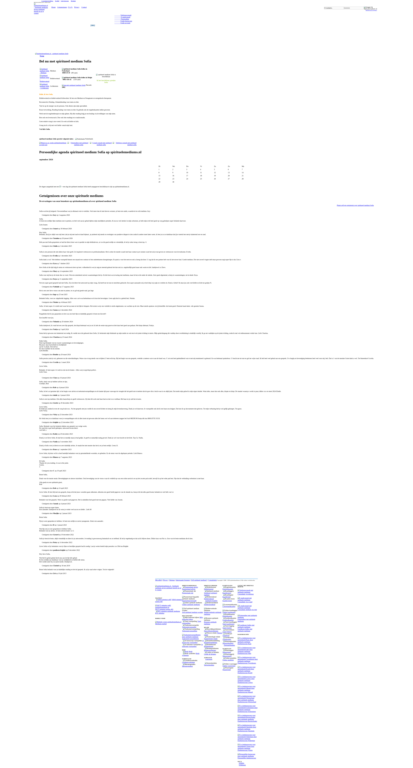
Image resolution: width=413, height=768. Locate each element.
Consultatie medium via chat (247, 610)
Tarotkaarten (227, 639)
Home (53, 7)
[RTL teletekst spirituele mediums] (168, 611)
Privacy (76, 7)
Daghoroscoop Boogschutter (247, 721)
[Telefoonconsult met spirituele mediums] (248, 592)
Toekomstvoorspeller (189, 627)
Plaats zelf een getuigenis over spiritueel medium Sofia (355, 205)
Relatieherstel (208, 646)
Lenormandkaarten (229, 606)
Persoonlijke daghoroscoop (247, 758)
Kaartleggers (227, 593)
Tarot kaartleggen (228, 624)
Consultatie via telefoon (246, 594)
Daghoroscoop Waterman (246, 741)
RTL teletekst (159, 613)
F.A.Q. (70, 7)
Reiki (190, 651)
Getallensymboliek (188, 662)
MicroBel (158, 580)
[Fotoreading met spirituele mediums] (248, 617)
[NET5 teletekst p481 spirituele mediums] (168, 607)
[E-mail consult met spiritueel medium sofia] (101, 145)
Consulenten (212, 580)
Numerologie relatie (210, 639)
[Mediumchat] (248, 608)
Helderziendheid (209, 605)
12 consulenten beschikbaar (47, 1)
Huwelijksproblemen (211, 631)
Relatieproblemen (210, 650)
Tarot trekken (227, 632)
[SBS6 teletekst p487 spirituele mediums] (164, 600)
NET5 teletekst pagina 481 (164, 609)
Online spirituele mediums (191, 605)
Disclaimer (73, 1)
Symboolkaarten (228, 620)
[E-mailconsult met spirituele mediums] (248, 600)
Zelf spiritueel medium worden (192, 612)
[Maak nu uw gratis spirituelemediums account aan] (53, 145)
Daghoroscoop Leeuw (245, 682)
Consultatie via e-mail (245, 602)
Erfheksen (242, 765)
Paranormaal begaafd (189, 601)
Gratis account (122, 23)
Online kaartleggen (229, 612)
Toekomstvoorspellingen (190, 639)
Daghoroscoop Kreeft (245, 673)
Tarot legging (227, 628)
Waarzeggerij (227, 656)
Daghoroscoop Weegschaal (247, 702)
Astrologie (208, 659)
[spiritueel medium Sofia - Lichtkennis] (44, 88)
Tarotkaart (226, 636)
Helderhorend (208, 589)
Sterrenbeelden (209, 665)
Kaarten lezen (227, 601)
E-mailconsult (122, 17)
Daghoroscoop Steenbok (246, 731)
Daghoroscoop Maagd (245, 692)
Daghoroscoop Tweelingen (247, 663)
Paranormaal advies (188, 589)
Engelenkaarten (228, 589)
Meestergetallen (187, 666)
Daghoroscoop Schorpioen (247, 711)
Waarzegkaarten (228, 643)
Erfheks (241, 763)
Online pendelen (228, 660)
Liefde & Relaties (210, 654)
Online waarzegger (229, 666)
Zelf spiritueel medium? (199, 580)
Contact (84, 7)
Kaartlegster (227, 597)
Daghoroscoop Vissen (245, 750)
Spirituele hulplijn (211, 601)
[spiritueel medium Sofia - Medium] (44, 73)
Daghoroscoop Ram (244, 644)
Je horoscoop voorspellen (193, 641)
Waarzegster (227, 670)
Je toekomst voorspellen (192, 645)
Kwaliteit (57, 1)
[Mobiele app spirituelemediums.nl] (168, 622)
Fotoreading (121, 19)
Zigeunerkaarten (229, 645)
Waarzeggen (227, 652)
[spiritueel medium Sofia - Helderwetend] (44, 81)
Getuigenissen (62, 7)
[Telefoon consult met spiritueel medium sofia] (124, 145)
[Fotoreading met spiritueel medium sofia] (78, 145)
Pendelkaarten (227, 616)
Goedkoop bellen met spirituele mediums (245, 630)
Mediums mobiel (161, 624)
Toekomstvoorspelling (189, 631)
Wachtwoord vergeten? (371, 10)
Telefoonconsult (122, 15)
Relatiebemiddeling (210, 642)
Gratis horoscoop (65, 1)
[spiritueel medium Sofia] (51, 54)
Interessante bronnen (183, 580)
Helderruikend (209, 599)
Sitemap (172, 580)
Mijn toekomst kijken (192, 618)
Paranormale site (187, 593)
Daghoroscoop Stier (244, 653)
